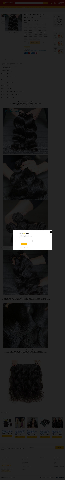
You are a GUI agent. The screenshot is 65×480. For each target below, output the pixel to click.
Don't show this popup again (24, 247)
